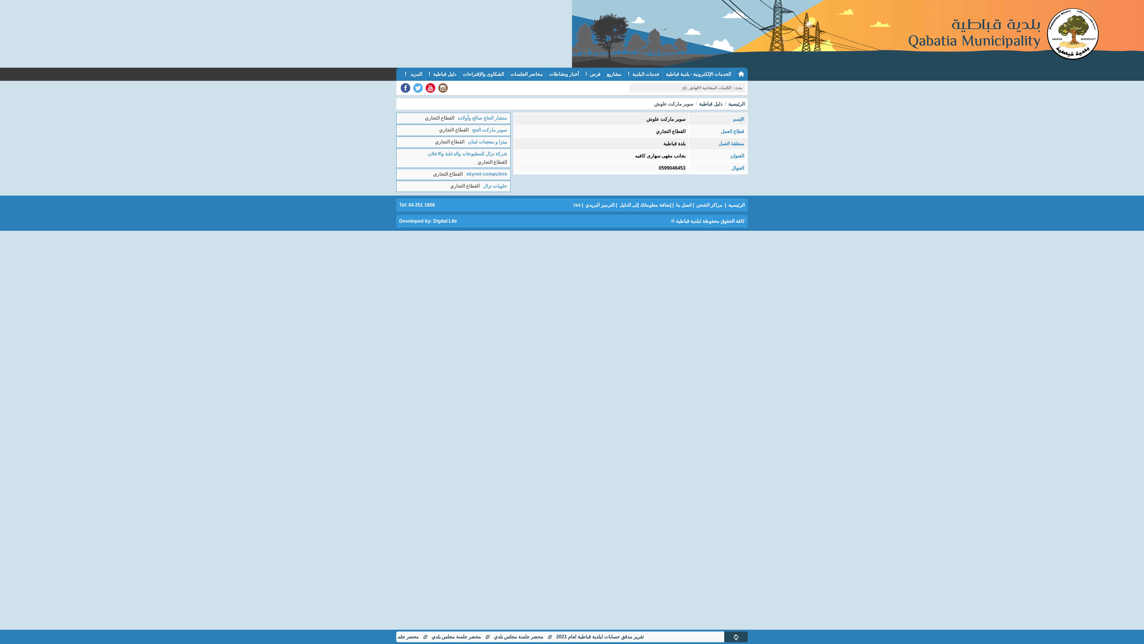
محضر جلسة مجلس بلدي (540, 636)
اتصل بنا (683, 205)
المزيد (415, 74)
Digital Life (445, 221)
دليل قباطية (444, 74)
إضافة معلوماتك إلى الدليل (645, 205)
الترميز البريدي (600, 205)
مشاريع (614, 74)
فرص (595, 74)
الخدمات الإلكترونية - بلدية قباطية (698, 74)
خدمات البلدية (646, 74)
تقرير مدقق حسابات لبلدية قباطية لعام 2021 (621, 636)
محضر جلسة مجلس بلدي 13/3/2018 (404, 636)
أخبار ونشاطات (564, 74)
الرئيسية (736, 103)
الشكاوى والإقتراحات (483, 74)
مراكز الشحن (709, 205)
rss (577, 205)
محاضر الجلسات (526, 74)
